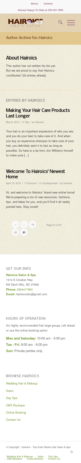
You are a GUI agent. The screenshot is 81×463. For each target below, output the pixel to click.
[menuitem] (35, 3)
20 (15, 232)
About (34, 3)
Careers (48, 3)
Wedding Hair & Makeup (22, 383)
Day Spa (11, 398)
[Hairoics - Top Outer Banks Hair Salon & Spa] (33, 23)
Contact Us (13, 419)
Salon (10, 391)
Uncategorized (49, 183)
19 (32, 224)
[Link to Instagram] (71, 451)
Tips (27, 122)
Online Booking (16, 412)
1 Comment (30, 183)
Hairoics (39, 122)
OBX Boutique (15, 405)
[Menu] (69, 23)
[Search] (58, 23)
